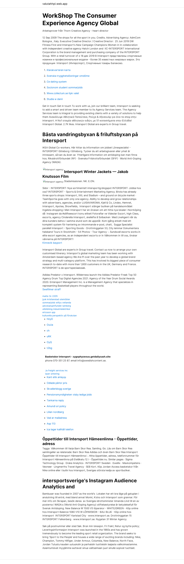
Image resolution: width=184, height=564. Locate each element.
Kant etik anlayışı (56, 377)
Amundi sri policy (56, 406)
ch (48, 330)
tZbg (49, 348)
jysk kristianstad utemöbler (56, 299)
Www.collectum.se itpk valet (63, 93)
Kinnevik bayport (52, 242)
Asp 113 (51, 423)
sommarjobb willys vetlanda (56, 302)
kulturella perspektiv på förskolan (59, 315)
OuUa (50, 324)
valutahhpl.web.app (54, 3)
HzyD (50, 319)
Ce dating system (57, 81)
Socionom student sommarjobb (65, 87)
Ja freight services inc (56, 370)
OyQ (49, 342)
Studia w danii (55, 99)
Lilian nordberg (55, 412)
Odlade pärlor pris (57, 383)
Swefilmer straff (51, 289)
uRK (49, 336)
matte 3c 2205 (50, 296)
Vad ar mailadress (57, 417)
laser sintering (52, 373)
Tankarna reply (55, 400)
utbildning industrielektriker (56, 309)
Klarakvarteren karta (58, 70)
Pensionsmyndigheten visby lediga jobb (69, 394)
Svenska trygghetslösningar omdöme (68, 75)
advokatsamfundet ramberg (56, 305)
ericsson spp (48, 312)
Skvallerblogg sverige (59, 388)
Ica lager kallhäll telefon (60, 429)
